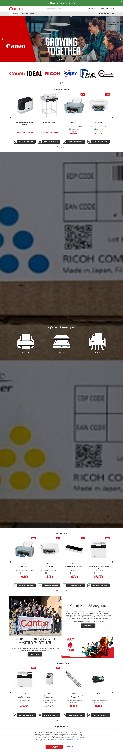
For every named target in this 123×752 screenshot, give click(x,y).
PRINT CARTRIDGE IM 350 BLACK (98, 696)
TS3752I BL (74, 122)
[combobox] (61, 8)
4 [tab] (63, 146)
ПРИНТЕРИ (25, 352)
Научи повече (61, 726)
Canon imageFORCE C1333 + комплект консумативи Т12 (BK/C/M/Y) (24, 696)
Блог (112, 13)
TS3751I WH (98, 122)
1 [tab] (57, 146)
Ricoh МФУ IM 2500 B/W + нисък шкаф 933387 (49, 696)
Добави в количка (100, 141)
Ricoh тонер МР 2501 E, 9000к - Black (74, 696)
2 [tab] (59, 146)
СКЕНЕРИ (62, 352)
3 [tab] (61, 146)
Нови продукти (62, 89)
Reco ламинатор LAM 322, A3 (74, 566)
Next (112, 118)
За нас (98, 13)
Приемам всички (54, 746)
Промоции (25, 13)
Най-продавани (61, 663)
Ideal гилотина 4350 (49, 122)
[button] (59, 60)
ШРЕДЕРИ (97, 352)
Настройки (70, 747)
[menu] (14, 13)
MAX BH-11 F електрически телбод (24, 123)
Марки (32, 13)
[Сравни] (15, 142)
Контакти (105, 13)
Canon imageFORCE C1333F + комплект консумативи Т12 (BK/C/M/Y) (98, 567)
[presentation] (2, 39)
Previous (10, 118)
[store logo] (16, 8)
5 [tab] (66, 146)
